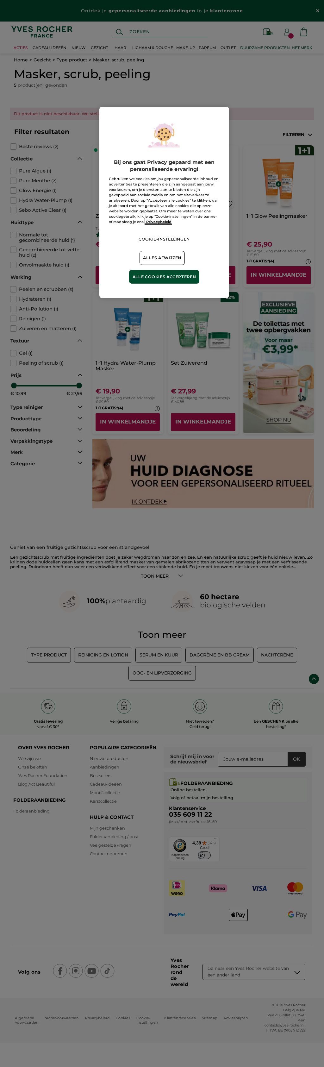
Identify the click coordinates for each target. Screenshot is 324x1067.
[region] (164, 202)
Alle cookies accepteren (164, 276)
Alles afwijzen (162, 257)
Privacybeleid (158, 222)
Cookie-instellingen (164, 239)
